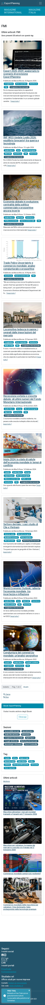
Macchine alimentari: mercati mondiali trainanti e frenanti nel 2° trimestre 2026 (20, 813)
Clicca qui (22, 717)
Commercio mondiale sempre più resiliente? (22, 874)
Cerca (7, 694)
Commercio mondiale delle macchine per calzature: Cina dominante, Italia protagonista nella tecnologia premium (20, 907)
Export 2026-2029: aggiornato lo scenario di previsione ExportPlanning (21, 74)
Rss (7, 697)
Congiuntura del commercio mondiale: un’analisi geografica (20, 654)
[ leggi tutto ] (15, 101)
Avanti (25, 687)
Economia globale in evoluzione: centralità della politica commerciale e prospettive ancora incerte (21, 206)
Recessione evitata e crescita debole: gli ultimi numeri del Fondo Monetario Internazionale (22, 399)
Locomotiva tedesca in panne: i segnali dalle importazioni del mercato (20, 332)
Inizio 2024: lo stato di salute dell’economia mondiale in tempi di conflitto (22, 462)
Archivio (6, 781)
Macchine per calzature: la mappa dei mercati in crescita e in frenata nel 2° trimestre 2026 (19, 847)
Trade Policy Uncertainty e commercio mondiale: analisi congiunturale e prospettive (19, 265)
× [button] (29, 990)
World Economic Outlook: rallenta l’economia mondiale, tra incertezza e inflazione (21, 591)
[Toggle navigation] (40, 3)
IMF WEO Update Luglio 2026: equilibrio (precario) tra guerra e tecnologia (21, 140)
